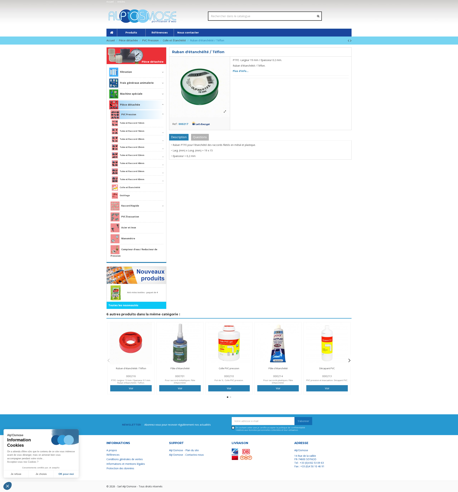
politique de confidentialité (292, 427)
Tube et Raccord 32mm (132, 155)
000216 (131, 376)
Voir (131, 388)
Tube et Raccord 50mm (132, 171)
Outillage (125, 195)
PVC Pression (128, 114)
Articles (121, 1)
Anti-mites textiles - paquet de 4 (142, 292)
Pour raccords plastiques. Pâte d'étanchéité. (278, 381)
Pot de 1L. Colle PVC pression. (229, 380)
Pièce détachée (153, 61)
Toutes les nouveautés (123, 305)
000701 (180, 376)
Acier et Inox (128, 227)
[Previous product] (349, 40)
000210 (229, 376)
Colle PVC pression (229, 368)
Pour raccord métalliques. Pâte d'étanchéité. (180, 381)
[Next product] (351, 40)
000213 (327, 376)
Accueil (110, 1)
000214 (278, 376)
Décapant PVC (327, 368)
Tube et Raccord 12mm (132, 123)
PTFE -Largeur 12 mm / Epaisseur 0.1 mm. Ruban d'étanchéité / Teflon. (131, 381)
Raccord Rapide (130, 205)
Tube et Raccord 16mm (132, 131)
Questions (200, 137)
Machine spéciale (131, 93)
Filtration (126, 72)
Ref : (175, 124)
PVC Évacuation (130, 216)
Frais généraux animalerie (137, 82)
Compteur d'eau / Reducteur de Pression (134, 252)
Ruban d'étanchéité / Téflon (131, 368)
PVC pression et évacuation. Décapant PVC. (327, 380)
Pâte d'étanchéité (180, 368)
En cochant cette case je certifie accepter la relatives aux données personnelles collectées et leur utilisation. (270, 428)
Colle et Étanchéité (130, 187)
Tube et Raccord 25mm (132, 147)
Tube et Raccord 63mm (132, 179)
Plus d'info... (241, 71)
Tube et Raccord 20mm (132, 139)
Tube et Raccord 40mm (132, 163)
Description (179, 137)
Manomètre (128, 238)
